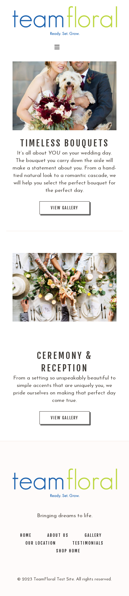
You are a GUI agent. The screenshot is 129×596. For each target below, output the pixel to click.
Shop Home (68, 550)
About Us (57, 535)
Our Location (40, 543)
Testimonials (88, 543)
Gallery (93, 535)
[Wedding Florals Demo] (64, 21)
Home (25, 535)
